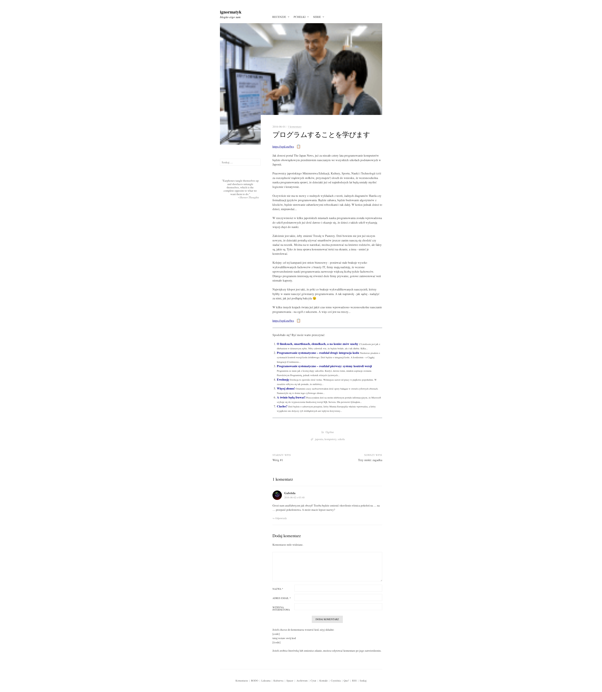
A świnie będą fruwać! (291, 397)
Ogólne (330, 432)
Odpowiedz (281, 518)
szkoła (341, 439)
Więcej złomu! (286, 388)
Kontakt (323, 680)
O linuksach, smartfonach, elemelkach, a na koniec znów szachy (317, 344)
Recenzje (279, 17)
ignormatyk (230, 12)
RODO (254, 680)
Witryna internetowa (281, 608)
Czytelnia (336, 680)
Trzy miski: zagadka (370, 460)
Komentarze (241, 680)
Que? (346, 680)
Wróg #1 (277, 460)
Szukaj (363, 680)
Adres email (281, 598)
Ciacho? (282, 406)
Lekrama (265, 680)
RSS (354, 680)
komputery (330, 439)
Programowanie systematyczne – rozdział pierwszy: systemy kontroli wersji (324, 366)
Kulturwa (278, 680)
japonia (319, 439)
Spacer (289, 680)
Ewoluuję (283, 379)
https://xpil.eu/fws (283, 146)
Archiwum (302, 680)
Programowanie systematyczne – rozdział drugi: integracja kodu (318, 353)
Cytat (313, 680)
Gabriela (290, 493)
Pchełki (300, 17)
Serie (317, 17)
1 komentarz (294, 126)
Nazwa (277, 589)
